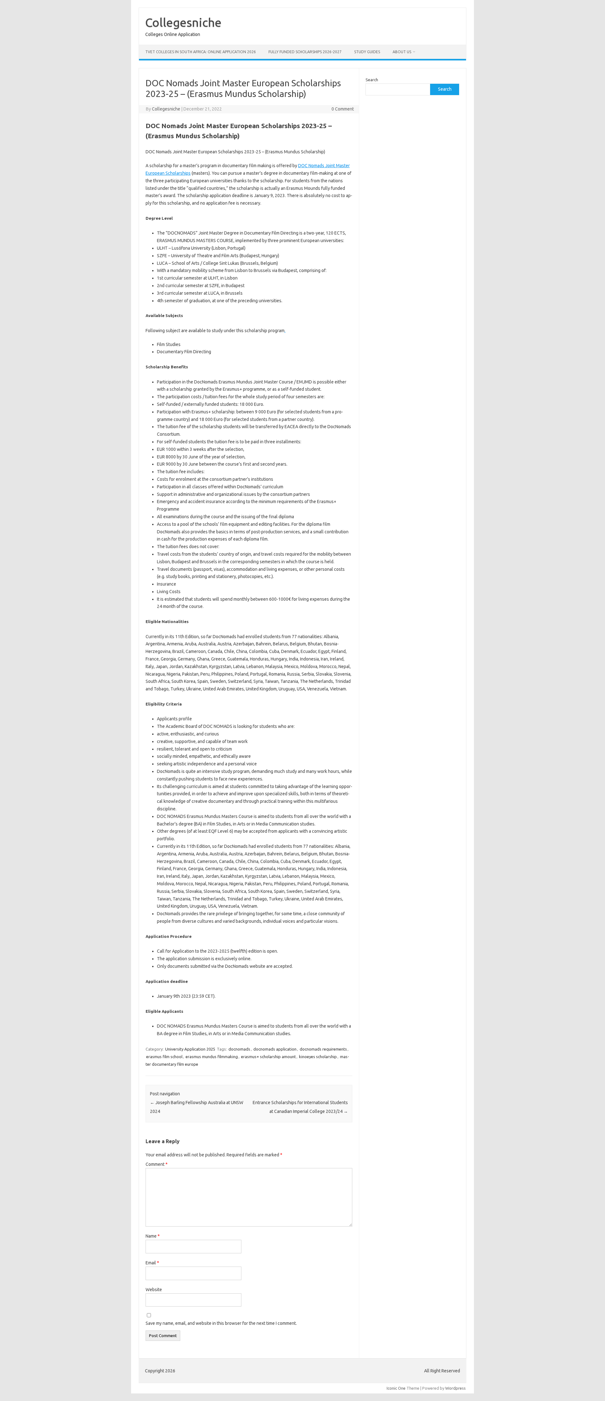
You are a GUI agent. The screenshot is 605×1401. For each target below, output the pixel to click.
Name (153, 1236)
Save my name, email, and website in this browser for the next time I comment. (221, 1323)
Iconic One (396, 1388)
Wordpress (455, 1388)
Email (152, 1262)
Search (372, 79)
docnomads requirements (323, 1049)
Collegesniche (183, 22)
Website (154, 1289)
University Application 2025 (190, 1049)
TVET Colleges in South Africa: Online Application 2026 (200, 52)
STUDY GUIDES (367, 52)
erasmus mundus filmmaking (212, 1056)
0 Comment (342, 108)
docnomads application (275, 1049)
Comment (157, 1164)
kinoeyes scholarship (318, 1056)
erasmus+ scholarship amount (268, 1056)
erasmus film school (164, 1056)
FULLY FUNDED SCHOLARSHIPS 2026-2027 (305, 52)
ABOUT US (402, 52)
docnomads (239, 1049)
